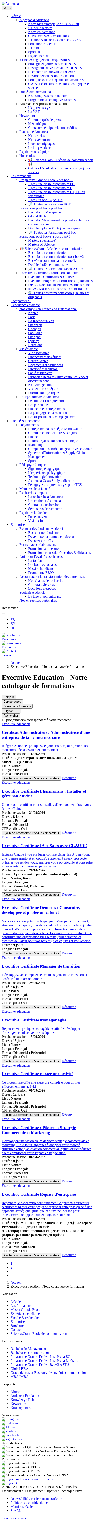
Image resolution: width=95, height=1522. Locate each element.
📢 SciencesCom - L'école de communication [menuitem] (51, 248)
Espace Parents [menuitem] (38, 56)
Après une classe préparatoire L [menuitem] (50, 188)
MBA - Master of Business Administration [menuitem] (57, 289)
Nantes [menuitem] (33, 313)
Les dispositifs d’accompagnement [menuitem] (52, 417)
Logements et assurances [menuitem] (45, 365)
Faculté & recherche (25, 1317)
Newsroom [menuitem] (27, 116)
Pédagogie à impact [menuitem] (33, 465)
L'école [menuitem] (16, 16)
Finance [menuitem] (33, 437)
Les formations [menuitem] (21, 176)
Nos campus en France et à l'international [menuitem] (48, 309)
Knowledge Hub (22, 1400)
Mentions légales (22, 1506)
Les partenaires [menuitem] (38, 405)
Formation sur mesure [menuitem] (43, 548)
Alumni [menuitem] (33, 48)
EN (13, 623)
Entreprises (18, 1321)
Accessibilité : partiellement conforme (37, 1498)
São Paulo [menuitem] (35, 333)
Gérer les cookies (14, 1518)
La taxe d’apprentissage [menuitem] (44, 596)
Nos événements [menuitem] (39, 140)
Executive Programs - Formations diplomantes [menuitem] (60, 281)
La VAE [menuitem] (34, 112)
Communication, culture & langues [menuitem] (52, 433)
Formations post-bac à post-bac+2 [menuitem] (42, 208)
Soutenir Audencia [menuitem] (32, 592)
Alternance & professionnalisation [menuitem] (43, 104)
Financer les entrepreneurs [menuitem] (46, 409)
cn (12, 627)
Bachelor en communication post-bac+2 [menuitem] (56, 256)
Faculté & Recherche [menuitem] (25, 421)
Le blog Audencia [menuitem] (40, 148)
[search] (3, 613)
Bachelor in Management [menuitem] (45, 212)
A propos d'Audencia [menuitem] (34, 20)
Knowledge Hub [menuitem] (40, 385)
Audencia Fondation (25, 1396)
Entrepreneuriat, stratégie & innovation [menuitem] (55, 429)
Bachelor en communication (30, 1352)
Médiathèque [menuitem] (37, 124)
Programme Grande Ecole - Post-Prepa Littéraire (44, 1360)
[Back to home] (10, 4)
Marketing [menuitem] (35, 445)
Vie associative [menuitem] (38, 353)
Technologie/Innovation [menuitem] (44, 477)
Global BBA (19, 1368)
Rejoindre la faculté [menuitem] (33, 513)
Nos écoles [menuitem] (27, 156)
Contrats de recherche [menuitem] (43, 505)
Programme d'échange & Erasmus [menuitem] (52, 100)
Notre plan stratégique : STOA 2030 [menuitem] (53, 24)
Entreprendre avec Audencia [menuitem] (39, 397)
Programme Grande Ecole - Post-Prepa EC (40, 1356)
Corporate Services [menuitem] (41, 584)
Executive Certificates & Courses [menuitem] (51, 277)
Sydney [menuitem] (33, 341)
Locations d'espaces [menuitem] (42, 588)
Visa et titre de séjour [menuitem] (42, 389)
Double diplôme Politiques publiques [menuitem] (54, 228)
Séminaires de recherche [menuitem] (45, 509)
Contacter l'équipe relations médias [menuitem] (52, 128)
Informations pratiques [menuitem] (43, 393)
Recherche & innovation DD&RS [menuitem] (52, 72)
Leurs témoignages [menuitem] (41, 144)
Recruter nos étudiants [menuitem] (43, 532)
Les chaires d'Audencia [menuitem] (44, 501)
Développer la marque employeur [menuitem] (51, 536)
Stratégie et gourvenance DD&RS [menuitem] (52, 64)
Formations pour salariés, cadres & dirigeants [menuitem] (59, 552)
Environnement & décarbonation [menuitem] (51, 76)
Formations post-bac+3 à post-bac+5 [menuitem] (44, 236)
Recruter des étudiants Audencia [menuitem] (41, 528)
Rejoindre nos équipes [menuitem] (34, 152)
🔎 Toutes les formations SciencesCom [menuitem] (55, 269)
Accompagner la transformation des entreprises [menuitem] (52, 576)
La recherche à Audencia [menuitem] (45, 497)
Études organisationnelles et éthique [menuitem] (53, 441)
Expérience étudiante (25, 1313)
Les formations (21, 1305)
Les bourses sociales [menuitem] (42, 564)
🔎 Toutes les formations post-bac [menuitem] (52, 232)
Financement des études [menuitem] (44, 357)
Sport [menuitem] (32, 461)
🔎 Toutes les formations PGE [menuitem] (49, 204)
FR (13, 619)
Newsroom (18, 1404)
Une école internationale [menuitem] (36, 92)
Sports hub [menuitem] (35, 52)
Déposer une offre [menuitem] (40, 540)
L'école (16, 1301)
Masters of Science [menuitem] (41, 244)
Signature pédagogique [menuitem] (44, 469)
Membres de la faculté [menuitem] (34, 489)
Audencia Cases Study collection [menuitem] (51, 481)
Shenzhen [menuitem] (35, 325)
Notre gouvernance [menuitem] (41, 32)
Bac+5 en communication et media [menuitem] (52, 260)
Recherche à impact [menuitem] (33, 493)
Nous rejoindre (21, 1408)
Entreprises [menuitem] (18, 524)
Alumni (16, 1392)
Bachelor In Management (28, 1348)
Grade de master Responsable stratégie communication (49, 1372)
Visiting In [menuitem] (35, 520)
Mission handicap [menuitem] (40, 568)
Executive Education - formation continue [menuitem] (48, 273)
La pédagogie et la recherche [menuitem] (48, 413)
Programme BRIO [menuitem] (41, 572)
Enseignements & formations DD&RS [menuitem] (55, 68)
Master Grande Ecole (25, 1309)
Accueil (16, 662)
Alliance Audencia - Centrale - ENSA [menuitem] (54, 40)
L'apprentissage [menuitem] (39, 108)
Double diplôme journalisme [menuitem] (48, 264)
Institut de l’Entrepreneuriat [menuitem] (47, 401)
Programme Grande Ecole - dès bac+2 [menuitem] (46, 180)
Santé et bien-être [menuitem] (40, 373)
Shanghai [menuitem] (34, 337)
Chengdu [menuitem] (34, 329)
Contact (16, 1329)
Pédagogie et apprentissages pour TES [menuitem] (55, 485)
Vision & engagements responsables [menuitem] (44, 60)
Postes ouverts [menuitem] (38, 517)
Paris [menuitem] (31, 317)
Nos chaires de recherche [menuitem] (45, 580)
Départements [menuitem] (29, 425)
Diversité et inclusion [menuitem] (43, 369)
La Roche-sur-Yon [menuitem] (41, 321)
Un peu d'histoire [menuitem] (40, 28)
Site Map (17, 1510)
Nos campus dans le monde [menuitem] (47, 96)
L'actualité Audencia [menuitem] (33, 132)
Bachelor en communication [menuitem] (47, 252)
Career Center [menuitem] (38, 361)
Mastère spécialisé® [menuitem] (42, 240)
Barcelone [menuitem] (35, 345)
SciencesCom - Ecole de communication (39, 1333)
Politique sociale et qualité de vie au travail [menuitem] (57, 80)
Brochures (18, 1325)
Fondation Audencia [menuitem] (42, 44)
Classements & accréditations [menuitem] (48, 36)
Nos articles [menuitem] (36, 136)
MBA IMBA (20, 1376)
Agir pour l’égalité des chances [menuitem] (41, 556)
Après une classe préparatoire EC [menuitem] (51, 184)
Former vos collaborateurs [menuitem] (37, 544)
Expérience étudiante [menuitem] (25, 305)
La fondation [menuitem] (37, 560)
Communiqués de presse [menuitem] (45, 120)
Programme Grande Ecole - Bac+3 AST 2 (40, 1364)
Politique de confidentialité (29, 1502)
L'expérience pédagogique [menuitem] (46, 473)
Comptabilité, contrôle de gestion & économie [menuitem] (60, 449)
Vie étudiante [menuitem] (28, 349)
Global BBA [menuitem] (37, 216)
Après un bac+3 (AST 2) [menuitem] (45, 200)
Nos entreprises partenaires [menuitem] (38, 600)
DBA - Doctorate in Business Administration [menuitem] (59, 285)
